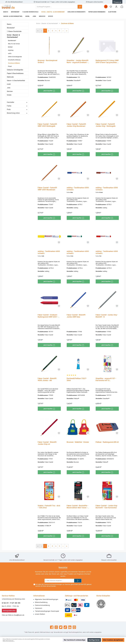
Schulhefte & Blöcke (14, 60)
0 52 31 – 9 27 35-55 (11, 603)
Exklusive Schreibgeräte (15, 70)
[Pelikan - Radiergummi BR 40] (107, 427)
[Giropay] (67, 610)
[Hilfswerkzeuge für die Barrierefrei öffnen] (106, 7)
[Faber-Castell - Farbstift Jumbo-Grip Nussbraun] (78, 109)
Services (10, 91)
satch (9, 53)
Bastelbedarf (12, 40)
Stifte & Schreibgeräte (15, 56)
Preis (9, 109)
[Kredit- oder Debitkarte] (79, 600)
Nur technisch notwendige (74, 640)
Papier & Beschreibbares (15, 73)
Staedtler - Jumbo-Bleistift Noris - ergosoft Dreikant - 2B (77, 61)
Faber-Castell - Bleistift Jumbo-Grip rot (47, 443)
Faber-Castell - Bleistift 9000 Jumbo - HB (47, 379)
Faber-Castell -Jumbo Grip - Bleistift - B (107, 316)
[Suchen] (80, 7)
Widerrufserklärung (41, 602)
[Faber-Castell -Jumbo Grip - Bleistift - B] (107, 300)
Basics (9, 24)
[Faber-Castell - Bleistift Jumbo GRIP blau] (78, 300)
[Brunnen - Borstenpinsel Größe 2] (49, 45)
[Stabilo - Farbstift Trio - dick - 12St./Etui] (49, 491)
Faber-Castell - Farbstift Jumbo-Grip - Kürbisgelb (105, 125)
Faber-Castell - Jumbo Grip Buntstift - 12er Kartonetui (106, 507)
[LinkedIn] (70, 627)
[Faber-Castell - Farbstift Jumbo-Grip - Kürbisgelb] (107, 109)
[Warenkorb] (122, 7)
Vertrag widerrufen (9, 610)
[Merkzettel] (110, 7)
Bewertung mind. (13, 113)
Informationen (39, 596)
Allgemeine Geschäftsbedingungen (46, 599)
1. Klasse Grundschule (14, 31)
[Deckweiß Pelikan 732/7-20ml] (78, 363)
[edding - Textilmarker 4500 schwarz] (78, 173)
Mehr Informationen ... (9, 640)
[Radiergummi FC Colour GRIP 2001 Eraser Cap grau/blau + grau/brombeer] (107, 45)
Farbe (9, 106)
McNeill (10, 47)
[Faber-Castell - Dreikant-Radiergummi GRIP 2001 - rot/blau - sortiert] (49, 300)
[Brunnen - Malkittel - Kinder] (78, 427)
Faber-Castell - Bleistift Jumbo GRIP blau (76, 316)
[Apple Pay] (67, 605)
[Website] (74, 627)
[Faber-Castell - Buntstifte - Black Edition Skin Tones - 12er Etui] (78, 491)
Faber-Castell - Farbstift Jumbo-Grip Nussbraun (76, 125)
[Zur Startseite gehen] (8, 7)
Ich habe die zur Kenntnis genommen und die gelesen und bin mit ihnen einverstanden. (63, 585)
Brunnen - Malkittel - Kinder (78, 442)
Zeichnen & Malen (14, 63)
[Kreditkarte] (74, 605)
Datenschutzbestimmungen (53, 584)
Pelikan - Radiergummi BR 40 (107, 442)
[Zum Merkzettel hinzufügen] (59, 51)
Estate (9, 95)
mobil (9, 84)
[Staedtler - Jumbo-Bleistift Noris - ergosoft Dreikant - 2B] (78, 45)
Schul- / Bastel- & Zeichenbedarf (13, 36)
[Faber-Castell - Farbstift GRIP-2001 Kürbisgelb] (49, 109)
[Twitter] (61, 627)
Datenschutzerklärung (42, 605)
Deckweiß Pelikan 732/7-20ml (77, 379)
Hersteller (10, 102)
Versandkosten (58, 632)
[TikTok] (65, 627)
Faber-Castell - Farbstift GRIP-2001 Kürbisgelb (47, 125)
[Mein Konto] (116, 7)
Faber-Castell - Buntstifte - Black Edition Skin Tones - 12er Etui (77, 507)
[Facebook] (52, 627)
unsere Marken (40, 614)
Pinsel (10, 66)
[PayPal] (68, 600)
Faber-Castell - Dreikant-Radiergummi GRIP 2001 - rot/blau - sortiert (48, 316)
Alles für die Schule (14, 43)
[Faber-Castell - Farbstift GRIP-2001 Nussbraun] (49, 173)
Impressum (38, 608)
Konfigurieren (94, 640)
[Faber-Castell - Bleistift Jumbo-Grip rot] (49, 427)
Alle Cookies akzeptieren (113, 640)
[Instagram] (56, 627)
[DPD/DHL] (72, 615)
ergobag (10, 50)
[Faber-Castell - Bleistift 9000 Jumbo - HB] (49, 363)
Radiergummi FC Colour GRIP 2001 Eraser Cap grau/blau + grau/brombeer (107, 61)
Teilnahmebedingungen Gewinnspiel (47, 611)
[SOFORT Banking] (80, 605)
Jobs (8, 88)
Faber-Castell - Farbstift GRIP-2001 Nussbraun (47, 189)
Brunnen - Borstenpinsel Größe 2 (47, 61)
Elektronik (10, 77)
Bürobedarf (11, 28)
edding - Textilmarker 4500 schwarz (78, 189)
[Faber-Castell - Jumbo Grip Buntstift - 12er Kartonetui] (107, 491)
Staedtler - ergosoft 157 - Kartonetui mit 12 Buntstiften (106, 379)
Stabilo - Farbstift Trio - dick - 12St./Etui (49, 507)
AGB (84, 584)
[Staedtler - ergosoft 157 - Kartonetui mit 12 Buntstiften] (107, 363)
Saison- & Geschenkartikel (16, 80)
